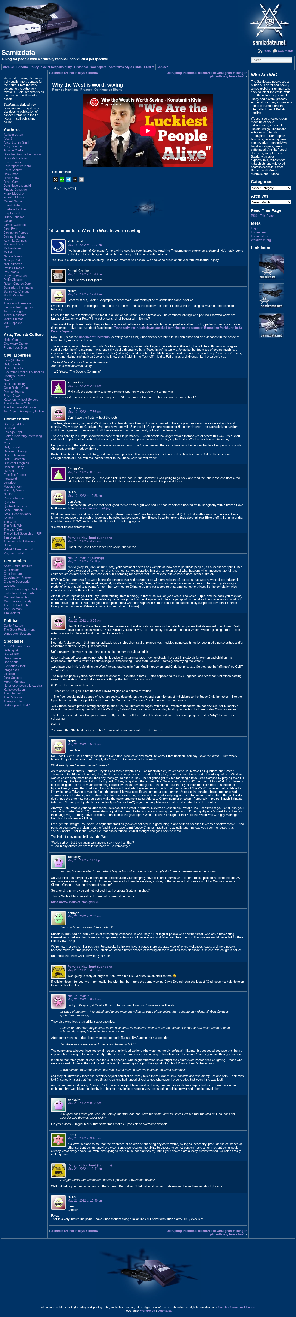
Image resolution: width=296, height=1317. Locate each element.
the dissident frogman (18, 307)
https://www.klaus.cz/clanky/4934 (74, 902)
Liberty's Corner (14, 376)
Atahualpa (165, 1310)
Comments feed (261, 236)
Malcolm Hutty (13, 244)
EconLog (9, 585)
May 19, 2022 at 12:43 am (85, 294)
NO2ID (8, 380)
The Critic (10, 522)
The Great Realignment (19, 629)
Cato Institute (13, 573)
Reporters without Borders (21, 399)
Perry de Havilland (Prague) (72, 89)
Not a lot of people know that (23, 685)
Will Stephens (13, 323)
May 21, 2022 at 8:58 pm (84, 1103)
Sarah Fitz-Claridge (16, 291)
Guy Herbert (12, 213)
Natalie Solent (13, 256)
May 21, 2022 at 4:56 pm (84, 970)
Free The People (15, 474)
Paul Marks (11, 272)
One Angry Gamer (16, 343)
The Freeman (13, 609)
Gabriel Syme (13, 201)
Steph (8, 299)
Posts (266, 51)
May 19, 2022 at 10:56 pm (85, 495)
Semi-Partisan (13, 510)
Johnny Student (14, 236)
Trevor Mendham (15, 315)
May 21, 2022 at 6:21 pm (84, 999)
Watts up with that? (17, 705)
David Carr (11, 181)
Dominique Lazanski (17, 185)
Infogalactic (11, 670)
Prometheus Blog (15, 347)
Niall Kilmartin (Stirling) (86, 558)
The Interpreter (13, 693)
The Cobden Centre (17, 605)
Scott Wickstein (14, 295)
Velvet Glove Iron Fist (18, 549)
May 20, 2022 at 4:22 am (84, 541)
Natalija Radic (13, 260)
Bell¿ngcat (11, 650)
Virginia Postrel (14, 553)
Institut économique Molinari (23, 589)
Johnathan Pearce (16, 232)
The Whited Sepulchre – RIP (23, 533)
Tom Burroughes (15, 311)
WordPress (147, 1310)
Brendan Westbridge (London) (23, 154)
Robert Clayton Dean (17, 283)
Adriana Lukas (13, 134)
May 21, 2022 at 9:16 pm (84, 1138)
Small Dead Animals (17, 514)
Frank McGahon (14, 193)
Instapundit (11, 478)
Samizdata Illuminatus (19, 287)
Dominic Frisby (14, 467)
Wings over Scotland (17, 633)
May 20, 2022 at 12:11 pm (85, 561)
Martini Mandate (14, 681)
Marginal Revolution (17, 597)
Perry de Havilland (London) (90, 537)
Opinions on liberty (108, 89)
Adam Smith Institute (18, 566)
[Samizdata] (147, 23)
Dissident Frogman (16, 463)
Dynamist (10, 471)
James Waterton (15, 225)
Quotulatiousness (15, 506)
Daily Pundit (12, 447)
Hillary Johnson (14, 217)
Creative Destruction (17, 581)
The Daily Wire (13, 525)
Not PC (8, 494)
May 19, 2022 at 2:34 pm (84, 386)
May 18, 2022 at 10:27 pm (85, 245)
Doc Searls (11, 662)
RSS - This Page (262, 215)
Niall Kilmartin (13, 264)
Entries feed (259, 232)
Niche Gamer (12, 339)
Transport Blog (13, 701)
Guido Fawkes (13, 625)
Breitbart (9, 428)
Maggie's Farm (13, 486)
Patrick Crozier (14, 268)
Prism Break (12, 395)
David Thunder (13, 368)
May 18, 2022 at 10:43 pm (85, 274)
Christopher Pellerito (17, 166)
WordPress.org (261, 240)
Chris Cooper (12, 162)
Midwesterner (13, 248)
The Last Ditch (13, 529)
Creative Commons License (236, 1307)
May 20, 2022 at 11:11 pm (85, 860)
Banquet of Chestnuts (94, 337)
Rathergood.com (15, 689)
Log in (255, 228)
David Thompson (15, 455)
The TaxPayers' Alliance (20, 407)
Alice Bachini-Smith (17, 142)
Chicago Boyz (13, 432)
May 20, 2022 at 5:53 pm (84, 744)
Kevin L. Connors (15, 240)
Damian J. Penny (15, 451)
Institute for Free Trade (19, 593)
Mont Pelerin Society (18, 601)
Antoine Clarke (13, 150)
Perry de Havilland (16, 276)
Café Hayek (11, 570)
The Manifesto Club (17, 403)
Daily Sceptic (13, 364)
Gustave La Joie (15, 209)
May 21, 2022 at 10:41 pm (85, 1168)
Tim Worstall (12, 537)
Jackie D (9, 221)
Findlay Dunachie (15, 189)
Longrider (10, 482)
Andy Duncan (13, 146)
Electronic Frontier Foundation (24, 372)
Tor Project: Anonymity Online (24, 411)
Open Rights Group (16, 387)
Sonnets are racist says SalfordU (74, 73)
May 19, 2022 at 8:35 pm (84, 472)
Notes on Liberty (15, 384)
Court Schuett (13, 170)
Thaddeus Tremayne (17, 303)
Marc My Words (14, 490)
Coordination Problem (18, 577)
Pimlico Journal (14, 391)
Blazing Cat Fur (14, 424)
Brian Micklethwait (16, 158)
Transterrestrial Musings (20, 541)
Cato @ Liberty (14, 360)
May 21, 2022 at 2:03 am (84, 916)
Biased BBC (12, 654)
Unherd (8, 545)
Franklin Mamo (14, 197)
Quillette (9, 502)
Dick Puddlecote (15, 459)
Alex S (8, 138)
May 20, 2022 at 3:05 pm (84, 620)
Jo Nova (9, 674)
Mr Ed (8, 252)
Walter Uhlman (13, 319)
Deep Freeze (12, 658)
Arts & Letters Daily (17, 646)
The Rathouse (13, 697)
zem (6, 327)
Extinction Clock (15, 666)
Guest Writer (12, 205)
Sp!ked (8, 518)
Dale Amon (11, 174)
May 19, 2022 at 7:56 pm (84, 411)
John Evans (12, 228)
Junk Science (13, 677)
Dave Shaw (11, 178)
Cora (7, 443)
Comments (285, 51)
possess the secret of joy (92, 508)
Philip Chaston (13, 279)
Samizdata (18, 52)
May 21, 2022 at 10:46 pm (85, 1200)
